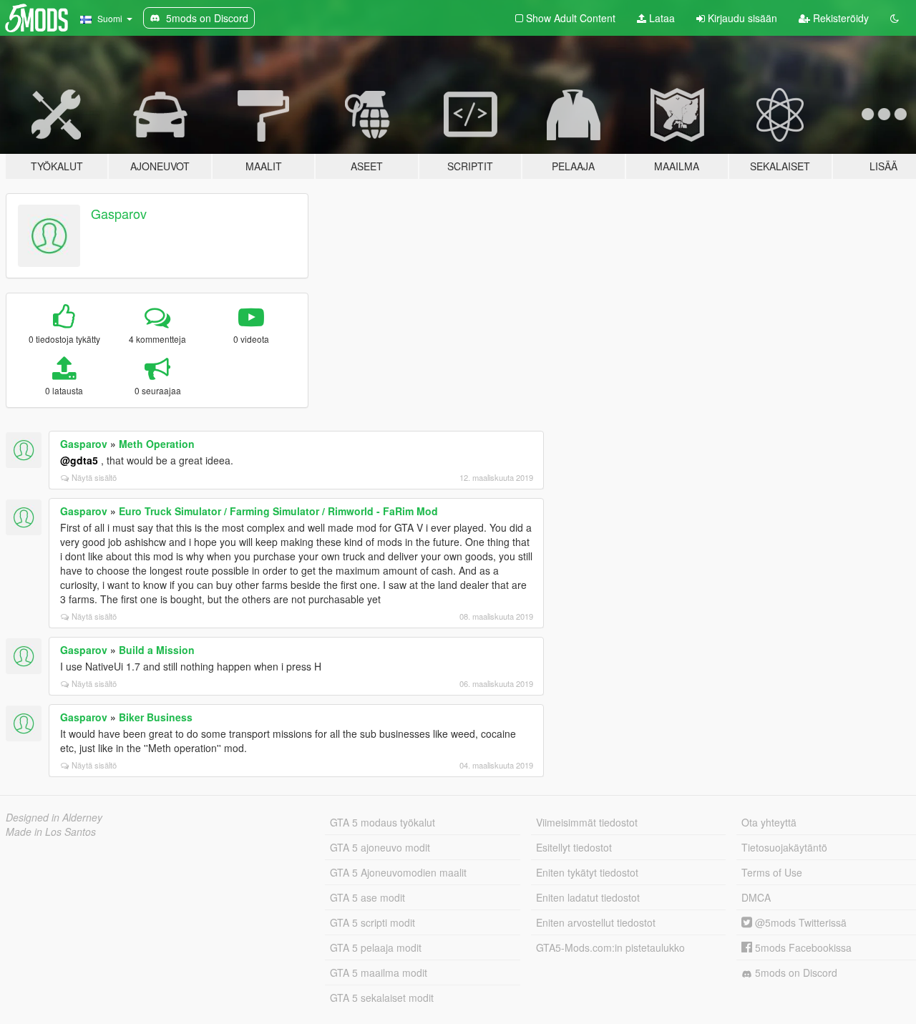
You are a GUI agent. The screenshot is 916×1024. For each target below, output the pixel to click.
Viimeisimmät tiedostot (587, 822)
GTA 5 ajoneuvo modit (380, 847)
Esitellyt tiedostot (574, 847)
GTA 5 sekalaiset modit (382, 997)
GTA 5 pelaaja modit (376, 947)
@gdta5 (79, 460)
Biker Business (156, 717)
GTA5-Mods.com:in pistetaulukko (610, 947)
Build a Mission (157, 650)
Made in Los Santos (51, 831)
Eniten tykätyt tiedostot (587, 872)
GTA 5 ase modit (367, 897)
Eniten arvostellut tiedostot (596, 922)
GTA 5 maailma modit (378, 972)
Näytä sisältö (94, 477)
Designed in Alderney (54, 817)
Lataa (660, 18)
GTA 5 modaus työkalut (382, 822)
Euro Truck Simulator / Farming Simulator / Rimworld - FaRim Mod (278, 511)
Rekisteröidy (839, 18)
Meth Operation (157, 444)
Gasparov (119, 213)
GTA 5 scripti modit (372, 922)
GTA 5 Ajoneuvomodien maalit (398, 872)
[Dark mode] (895, 18)
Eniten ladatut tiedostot (588, 897)
